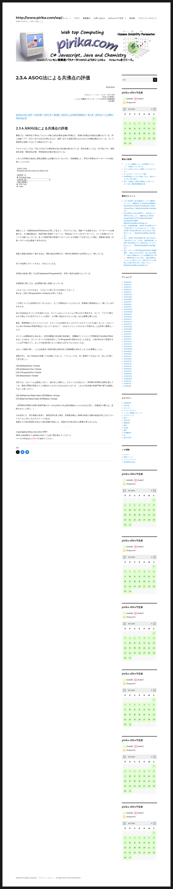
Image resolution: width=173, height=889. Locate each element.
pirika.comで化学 (115, 18)
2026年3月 (128, 287)
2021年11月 (128, 376)
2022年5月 (127, 361)
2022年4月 (128, 364)
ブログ (77, 18)
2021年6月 (127, 386)
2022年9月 (128, 351)
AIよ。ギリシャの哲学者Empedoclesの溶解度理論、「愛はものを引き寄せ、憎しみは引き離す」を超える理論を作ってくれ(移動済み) (140, 252)
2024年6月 (128, 317)
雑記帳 (132, 18)
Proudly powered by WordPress (68, 878)
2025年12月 (128, 295)
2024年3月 (128, 322)
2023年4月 (128, 342)
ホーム (65, 18)
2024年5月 (128, 319)
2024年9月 (128, 314)
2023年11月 (128, 327)
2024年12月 (128, 309)
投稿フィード (128, 457)
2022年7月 (127, 356)
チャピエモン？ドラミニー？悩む (135, 174)
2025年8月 (127, 304)
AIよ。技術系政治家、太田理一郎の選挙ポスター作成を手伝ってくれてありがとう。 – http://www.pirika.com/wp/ (140, 242)
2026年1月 (127, 292)
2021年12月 (128, 374)
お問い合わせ (99, 18)
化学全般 (38, 115)
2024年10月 (128, 312)
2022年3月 (128, 366)
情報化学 (127, 423)
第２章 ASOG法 (95, 115)
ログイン (127, 455)
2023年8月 (128, 332)
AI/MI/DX (127, 403)
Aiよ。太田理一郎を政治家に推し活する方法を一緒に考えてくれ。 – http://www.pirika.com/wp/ (140, 230)
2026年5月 (127, 285)
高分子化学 (127, 438)
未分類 (126, 428)
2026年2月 (128, 290)
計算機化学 (127, 433)
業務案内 (86, 18)
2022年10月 (128, 349)
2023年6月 (128, 337)
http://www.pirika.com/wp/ (39, 18)
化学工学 (48, 115)
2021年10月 (128, 379)
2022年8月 (128, 354)
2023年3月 (128, 344)
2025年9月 (127, 302)
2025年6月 (127, 307)
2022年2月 (128, 369)
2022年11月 (128, 346)
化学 (125, 418)
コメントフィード (130, 460)
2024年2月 (128, 324)
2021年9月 (127, 381)
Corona (126, 406)
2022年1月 (127, 371)
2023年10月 (128, 329)
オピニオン (127, 408)
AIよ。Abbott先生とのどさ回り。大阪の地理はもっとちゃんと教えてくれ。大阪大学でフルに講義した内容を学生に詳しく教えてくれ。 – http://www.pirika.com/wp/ (140, 260)
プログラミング (129, 415)
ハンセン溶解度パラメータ (133, 413)
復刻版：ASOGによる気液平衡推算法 (70, 115)
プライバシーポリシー (147, 18)
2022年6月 (128, 359)
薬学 (125, 430)
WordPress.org (129, 462)
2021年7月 (127, 384)
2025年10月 (128, 299)
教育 (125, 425)
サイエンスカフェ (130, 410)
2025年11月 (128, 297)
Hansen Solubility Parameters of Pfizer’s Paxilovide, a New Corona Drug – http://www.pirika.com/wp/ (140, 205)
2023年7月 (127, 334)
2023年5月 (127, 339)
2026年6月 (128, 282)
